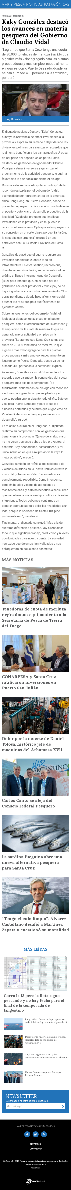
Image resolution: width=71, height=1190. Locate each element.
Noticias (35, 1144)
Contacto (36, 1148)
